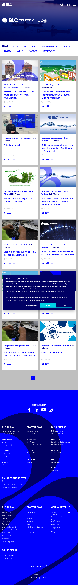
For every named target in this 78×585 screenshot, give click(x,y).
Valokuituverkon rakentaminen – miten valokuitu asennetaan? (19, 354)
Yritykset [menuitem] (29, 515)
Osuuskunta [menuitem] (58, 507)
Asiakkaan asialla (12, 145)
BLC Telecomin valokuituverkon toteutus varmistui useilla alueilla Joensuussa (57, 201)
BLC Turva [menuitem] (8, 507)
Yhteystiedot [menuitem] (6, 539)
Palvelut (67, 46)
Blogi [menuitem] (28, 524)
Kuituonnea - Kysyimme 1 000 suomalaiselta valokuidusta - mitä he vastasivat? (56, 94)
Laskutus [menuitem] (29, 530)
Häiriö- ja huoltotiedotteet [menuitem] (35, 527)
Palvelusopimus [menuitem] (7, 524)
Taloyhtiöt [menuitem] (30, 521)
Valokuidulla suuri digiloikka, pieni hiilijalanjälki (18, 200)
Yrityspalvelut (49, 51)
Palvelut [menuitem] (4, 518)
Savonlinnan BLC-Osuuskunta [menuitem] (57, 513)
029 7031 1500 (6, 453)
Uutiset (20, 51)
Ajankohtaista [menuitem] (55, 524)
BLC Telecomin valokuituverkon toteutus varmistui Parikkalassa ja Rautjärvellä (57, 148)
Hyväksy (47, 305)
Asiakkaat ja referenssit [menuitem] (9, 530)
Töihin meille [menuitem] (10, 550)
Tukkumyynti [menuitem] (6, 533)
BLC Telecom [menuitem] (34, 507)
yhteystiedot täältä (8, 433)
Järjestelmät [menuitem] (6, 521)
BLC (24, 46)
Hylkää (64, 305)
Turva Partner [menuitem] (6, 536)
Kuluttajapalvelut (50, 46)
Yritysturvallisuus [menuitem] (7, 515)
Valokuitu (33, 51)
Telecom (7, 51)
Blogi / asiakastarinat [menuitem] (9, 527)
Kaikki (15, 46)
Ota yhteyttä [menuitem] (31, 533)
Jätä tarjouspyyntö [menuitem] (8, 542)
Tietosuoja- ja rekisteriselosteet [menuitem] (56, 528)
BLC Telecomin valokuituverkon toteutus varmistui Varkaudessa (57, 253)
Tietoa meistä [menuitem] (6, 512)
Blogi (34, 46)
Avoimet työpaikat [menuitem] (8, 555)
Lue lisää (7, 106)
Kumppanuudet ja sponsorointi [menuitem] (57, 520)
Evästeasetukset (31, 305)
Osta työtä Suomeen (52, 352)
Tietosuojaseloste (39, 574)
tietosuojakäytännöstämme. (15, 294)
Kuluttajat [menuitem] (30, 518)
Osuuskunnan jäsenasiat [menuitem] (59, 517)
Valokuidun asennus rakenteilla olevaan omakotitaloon (20, 253)
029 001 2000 (31, 453)
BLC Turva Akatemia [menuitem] (8, 558)
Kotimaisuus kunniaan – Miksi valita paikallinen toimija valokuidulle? (19, 94)
